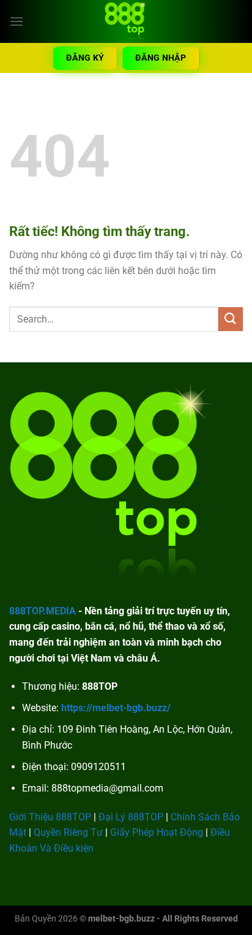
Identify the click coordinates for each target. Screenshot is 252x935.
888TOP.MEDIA (42, 611)
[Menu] (16, 21)
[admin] (126, 21)
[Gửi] (230, 319)
